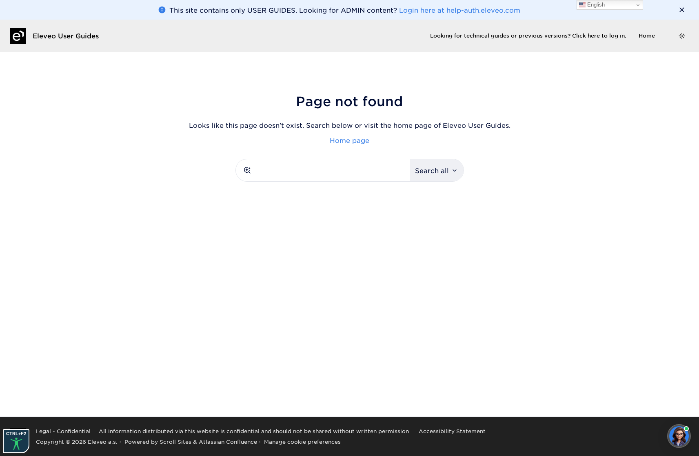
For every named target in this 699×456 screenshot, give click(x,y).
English (595, 5)
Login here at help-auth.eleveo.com (459, 10)
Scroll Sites (175, 441)
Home (647, 35)
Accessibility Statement (452, 430)
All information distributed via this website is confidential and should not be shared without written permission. (255, 430)
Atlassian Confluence (228, 441)
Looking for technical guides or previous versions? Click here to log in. (528, 35)
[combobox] (323, 170)
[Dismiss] (682, 10)
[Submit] (247, 170)
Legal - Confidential (63, 430)
